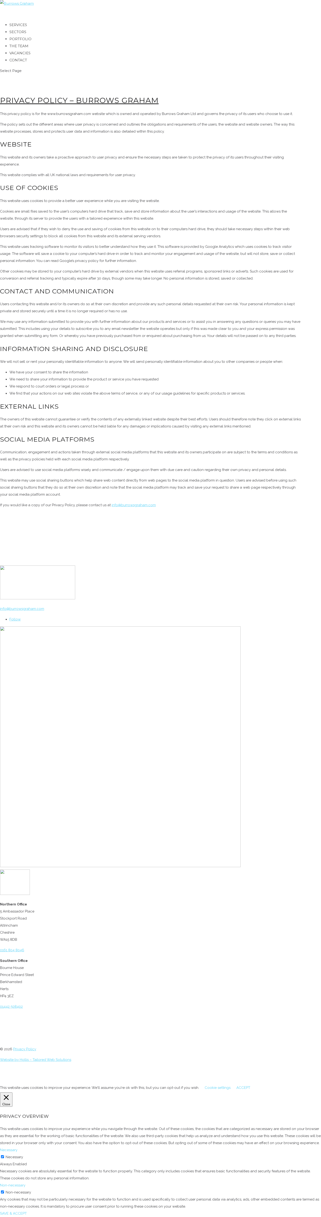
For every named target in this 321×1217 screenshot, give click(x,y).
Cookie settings (218, 1088)
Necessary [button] (8, 1150)
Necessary (14, 1157)
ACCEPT (243, 1088)
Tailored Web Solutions (52, 1060)
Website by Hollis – (16, 1060)
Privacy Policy (24, 1049)
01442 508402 (11, 1006)
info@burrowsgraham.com (134, 505)
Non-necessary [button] (12, 1185)
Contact (18, 60)
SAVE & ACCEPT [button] (13, 1213)
